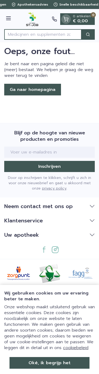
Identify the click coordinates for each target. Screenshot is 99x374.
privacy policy (54, 188)
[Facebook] (44, 250)
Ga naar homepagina (32, 89)
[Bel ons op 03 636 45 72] (54, 19)
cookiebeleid (75, 348)
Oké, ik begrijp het (49, 363)
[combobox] (43, 34)
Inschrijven (49, 166)
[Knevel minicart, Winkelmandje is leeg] (66, 19)
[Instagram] (55, 250)
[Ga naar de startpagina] (32, 19)
